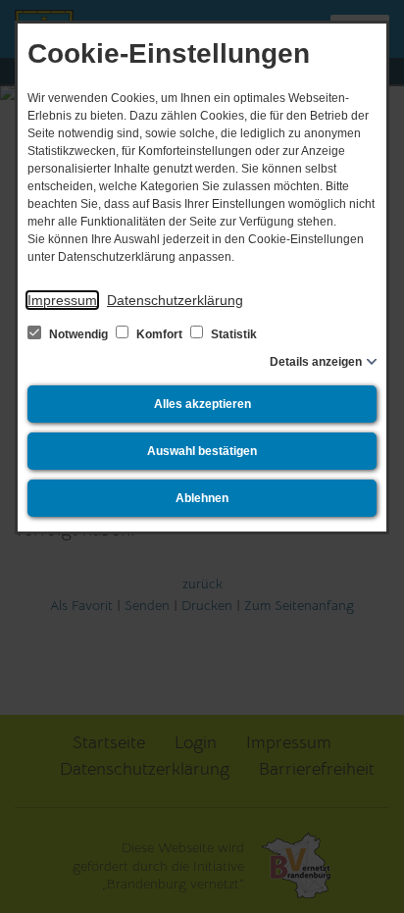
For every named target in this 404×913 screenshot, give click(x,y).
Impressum (62, 300)
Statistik (232, 334)
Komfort (159, 334)
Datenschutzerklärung (175, 300)
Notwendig (78, 334)
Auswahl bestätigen (202, 451)
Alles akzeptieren (202, 404)
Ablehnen (202, 498)
